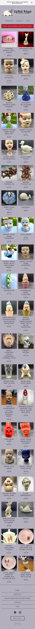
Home (17, 590)
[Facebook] (15, 612)
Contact (19, 20)
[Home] (17, 12)
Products (9, 20)
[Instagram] (20, 612)
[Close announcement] (32, 2)
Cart (28, 20)
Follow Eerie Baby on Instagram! (18, 598)
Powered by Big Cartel (17, 624)
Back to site (17, 618)
